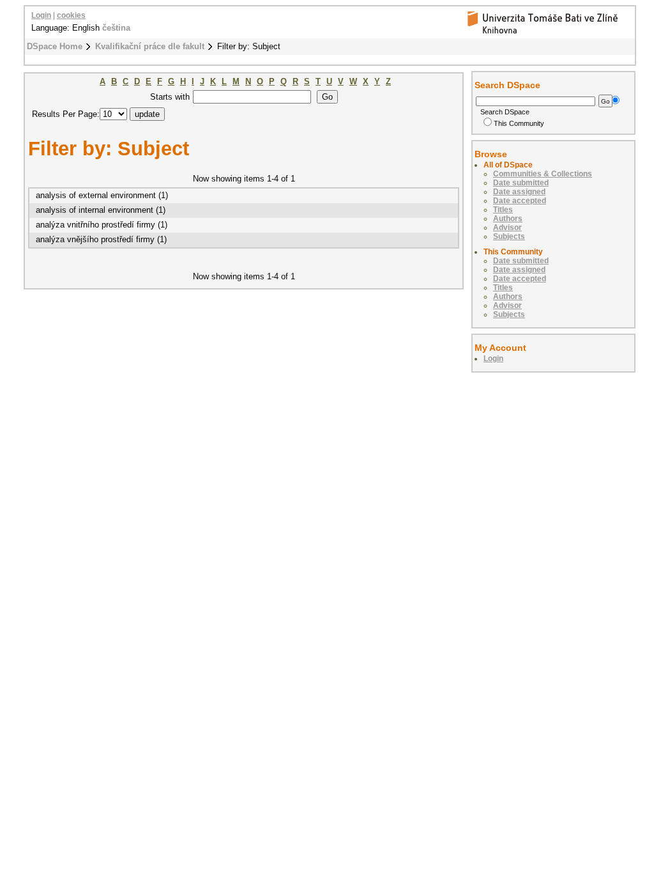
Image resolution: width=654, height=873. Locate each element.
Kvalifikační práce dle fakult (149, 46)
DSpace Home (54, 46)
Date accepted (519, 200)
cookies (71, 15)
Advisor (507, 227)
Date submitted (521, 182)
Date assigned (519, 191)
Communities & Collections (542, 173)
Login (41, 15)
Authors (507, 218)
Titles (503, 209)
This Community (519, 123)
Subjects (509, 236)
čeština (116, 28)
